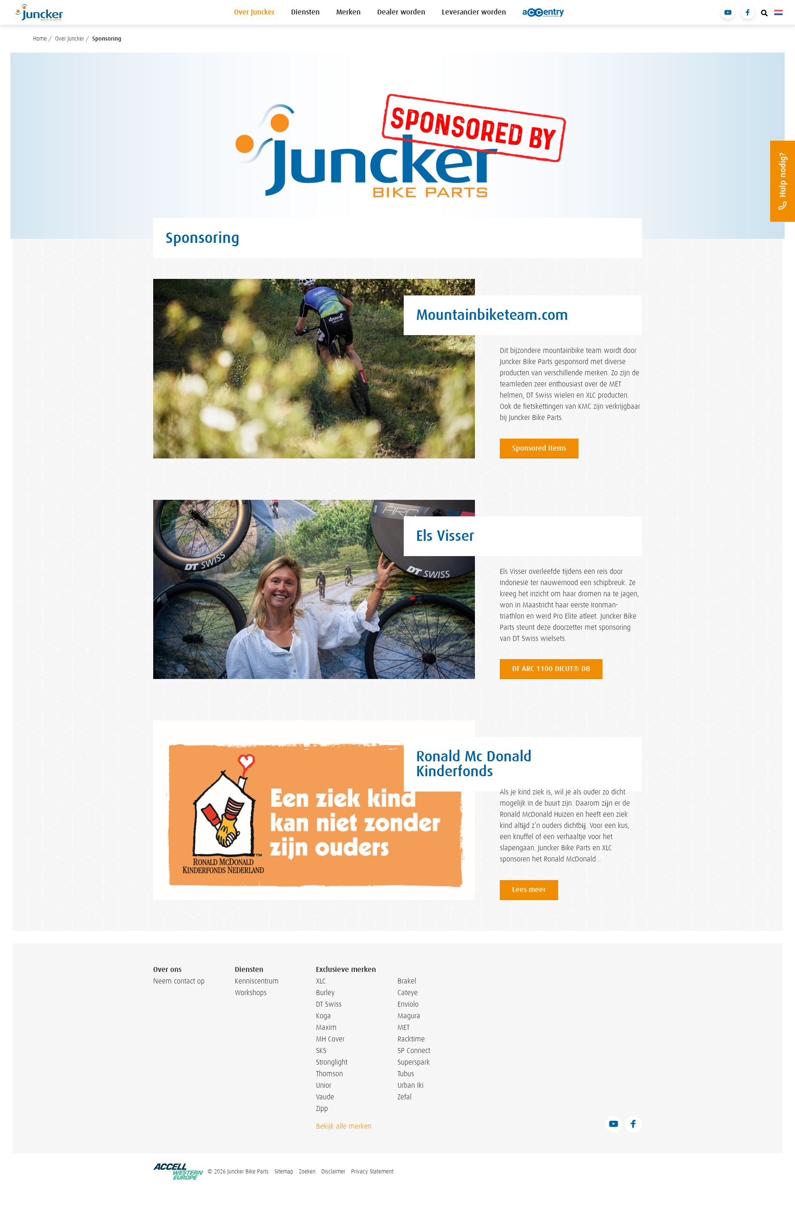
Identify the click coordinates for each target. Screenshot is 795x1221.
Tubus (406, 1074)
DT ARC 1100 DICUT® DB (551, 669)
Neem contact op (179, 981)
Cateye (408, 992)
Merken (348, 12)
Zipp (322, 1108)
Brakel (407, 981)
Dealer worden (401, 12)
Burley (325, 992)
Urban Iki (411, 1085)
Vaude (325, 1097)
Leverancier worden (474, 12)
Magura (409, 1016)
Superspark (414, 1062)
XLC (321, 981)
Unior (323, 1085)
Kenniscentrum (255, 981)
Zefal (405, 1097)
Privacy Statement (372, 1171)
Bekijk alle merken (343, 1126)
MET (404, 1027)
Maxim (326, 1027)
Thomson (329, 1074)
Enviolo (408, 1004)
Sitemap (284, 1171)
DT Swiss (329, 1004)
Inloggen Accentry (543, 12)
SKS (321, 1050)
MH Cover (330, 1039)
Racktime (411, 1039)
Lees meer (529, 890)
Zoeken (307, 1171)
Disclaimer (333, 1171)
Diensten (305, 12)
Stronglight (331, 1062)
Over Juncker (254, 12)
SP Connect (414, 1050)
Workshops (251, 992)
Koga (323, 1016)
